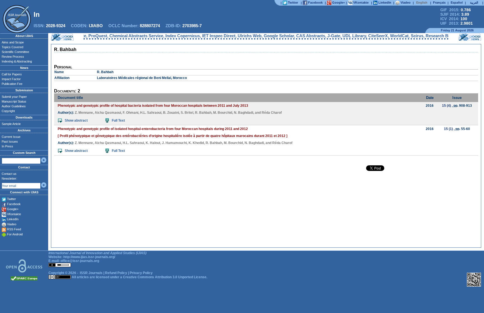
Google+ (12, 209)
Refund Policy (116, 273)
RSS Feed (14, 229)
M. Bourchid (222, 113)
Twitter (11, 199)
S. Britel (187, 113)
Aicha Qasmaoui (108, 113)
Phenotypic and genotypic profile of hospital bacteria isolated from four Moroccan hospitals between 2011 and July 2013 (153, 106)
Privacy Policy (141, 273)
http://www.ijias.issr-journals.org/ (89, 257)
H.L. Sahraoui (150, 113)
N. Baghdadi (243, 113)
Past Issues (10, 141)
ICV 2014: (453, 19)
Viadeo (11, 224)
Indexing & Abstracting (17, 61)
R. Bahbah (203, 113)
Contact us (9, 173)
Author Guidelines (14, 106)
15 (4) (446, 106)
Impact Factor (11, 79)
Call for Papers (12, 74)
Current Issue (11, 136)
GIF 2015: (455, 10)
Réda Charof (272, 113)
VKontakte (14, 214)
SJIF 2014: (454, 14)
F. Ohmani (130, 113)
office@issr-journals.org (80, 261)
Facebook (14, 204)
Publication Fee (12, 83)
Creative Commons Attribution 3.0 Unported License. (165, 277)
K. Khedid (196, 143)
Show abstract (76, 120)
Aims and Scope (13, 42)
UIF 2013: (456, 23)
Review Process (13, 56)
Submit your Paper (14, 96)
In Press (7, 146)
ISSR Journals (91, 273)
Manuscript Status (14, 101)
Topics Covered (12, 47)
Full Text (118, 120)
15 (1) (448, 129)
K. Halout (153, 143)
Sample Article (11, 124)
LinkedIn (12, 219)
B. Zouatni (171, 113)
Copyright (8, 111)
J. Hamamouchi (174, 143)
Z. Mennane (84, 113)
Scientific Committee (15, 52)
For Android (15, 234)
